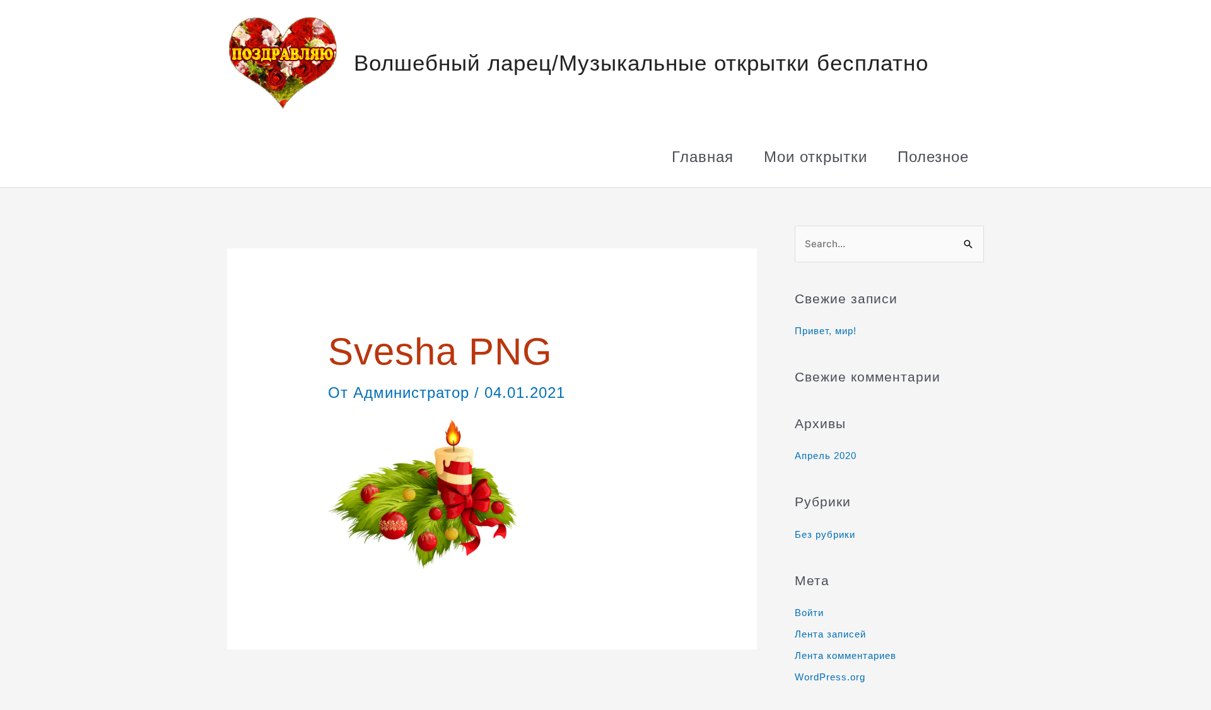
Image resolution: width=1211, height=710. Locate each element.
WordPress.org (830, 677)
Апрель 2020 (826, 455)
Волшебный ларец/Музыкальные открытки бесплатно (641, 62)
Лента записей (830, 634)
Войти (809, 612)
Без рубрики (825, 534)
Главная (703, 156)
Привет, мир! (826, 330)
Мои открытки (815, 156)
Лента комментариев (845, 655)
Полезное (933, 156)
